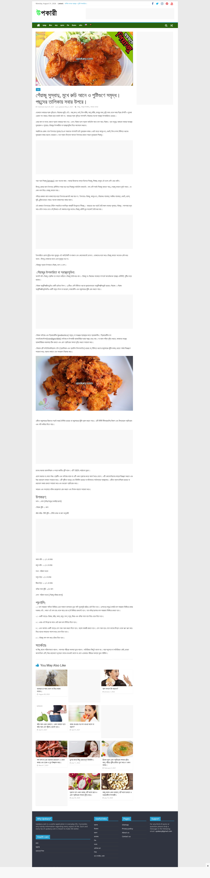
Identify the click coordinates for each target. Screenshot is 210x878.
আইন (80, 25)
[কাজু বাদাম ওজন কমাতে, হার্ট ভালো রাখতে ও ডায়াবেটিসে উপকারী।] (117, 774)
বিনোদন (74, 25)
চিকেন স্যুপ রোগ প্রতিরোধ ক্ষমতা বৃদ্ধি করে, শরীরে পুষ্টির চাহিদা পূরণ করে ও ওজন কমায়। (116, 762)
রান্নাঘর (96, 836)
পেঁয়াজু (78, 107)
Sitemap (125, 825)
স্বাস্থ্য (44, 25)
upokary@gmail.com (163, 831)
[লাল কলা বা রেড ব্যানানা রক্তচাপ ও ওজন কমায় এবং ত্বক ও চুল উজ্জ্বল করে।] (51, 742)
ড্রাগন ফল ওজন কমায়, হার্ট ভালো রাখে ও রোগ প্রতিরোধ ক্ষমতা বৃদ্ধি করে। (83, 793)
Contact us (126, 836)
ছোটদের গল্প (97, 848)
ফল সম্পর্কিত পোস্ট (99, 856)
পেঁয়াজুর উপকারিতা (85, 107)
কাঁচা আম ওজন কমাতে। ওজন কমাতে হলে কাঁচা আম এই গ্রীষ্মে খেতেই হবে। (51, 725)
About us (125, 832)
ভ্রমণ (95, 832)
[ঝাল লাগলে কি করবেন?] (117, 671)
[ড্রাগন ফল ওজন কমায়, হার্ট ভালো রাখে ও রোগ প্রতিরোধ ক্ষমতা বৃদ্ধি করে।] (84, 774)
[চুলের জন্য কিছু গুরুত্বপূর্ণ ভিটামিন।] (84, 742)
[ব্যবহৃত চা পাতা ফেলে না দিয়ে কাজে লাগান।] (51, 671)
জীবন (50, 25)
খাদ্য (56, 25)
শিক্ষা (95, 852)
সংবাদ (95, 844)
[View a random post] (171, 25)
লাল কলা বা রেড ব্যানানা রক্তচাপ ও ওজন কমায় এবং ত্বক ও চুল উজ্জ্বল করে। (51, 761)
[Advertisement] (130, 13)
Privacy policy (127, 828)
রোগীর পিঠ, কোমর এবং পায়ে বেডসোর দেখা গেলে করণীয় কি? (81, 3)
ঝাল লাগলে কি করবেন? (110, 688)
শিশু (68, 25)
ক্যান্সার (38, 847)
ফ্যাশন (62, 25)
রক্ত (37, 843)
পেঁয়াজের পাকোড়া (94, 107)
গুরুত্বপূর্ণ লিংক (40, 851)
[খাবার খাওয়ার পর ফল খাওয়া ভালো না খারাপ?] (84, 706)
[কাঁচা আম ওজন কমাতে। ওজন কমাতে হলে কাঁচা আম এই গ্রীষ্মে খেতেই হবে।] (51, 706)
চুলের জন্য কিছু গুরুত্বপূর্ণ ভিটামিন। (82, 759)
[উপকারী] (38, 25)
